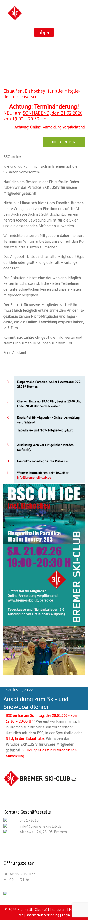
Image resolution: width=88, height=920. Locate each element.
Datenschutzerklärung (42, 915)
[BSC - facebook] (5, 894)
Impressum (58, 909)
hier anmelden (63, 142)
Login (66, 915)
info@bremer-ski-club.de (34, 477)
